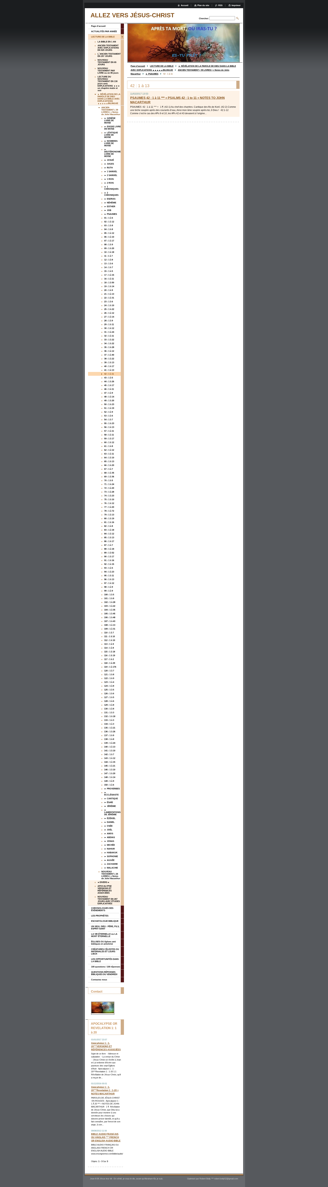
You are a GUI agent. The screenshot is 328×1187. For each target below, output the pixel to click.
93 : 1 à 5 (108, 568)
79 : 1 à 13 (109, 514)
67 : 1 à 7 (108, 469)
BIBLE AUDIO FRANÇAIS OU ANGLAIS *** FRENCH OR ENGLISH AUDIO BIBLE (106, 1137)
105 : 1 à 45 (109, 613)
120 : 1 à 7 (109, 671)
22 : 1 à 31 (109, 298)
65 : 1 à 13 (109, 461)
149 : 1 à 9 (109, 781)
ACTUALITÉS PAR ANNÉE (104, 31)
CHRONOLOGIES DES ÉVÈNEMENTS (102, 909)
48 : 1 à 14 (109, 397)
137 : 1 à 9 (109, 735)
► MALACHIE (111, 868)
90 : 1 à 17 (109, 556)
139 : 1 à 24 (109, 743)
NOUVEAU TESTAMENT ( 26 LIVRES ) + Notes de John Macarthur (110, 875)
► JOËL (108, 830)
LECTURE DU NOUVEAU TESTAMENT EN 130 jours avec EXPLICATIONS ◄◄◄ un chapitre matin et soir (109, 84)
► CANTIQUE (111, 798)
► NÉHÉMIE (110, 202)
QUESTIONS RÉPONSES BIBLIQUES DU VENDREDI (104, 973)
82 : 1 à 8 (108, 526)
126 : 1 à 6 (109, 693)
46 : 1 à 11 (109, 389)
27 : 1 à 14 (109, 317)
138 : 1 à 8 (109, 739)
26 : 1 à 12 (109, 313)
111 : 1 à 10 (109, 636)
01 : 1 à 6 (108, 218)
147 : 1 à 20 (109, 773)
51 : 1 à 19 (109, 408)
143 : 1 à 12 (109, 758)
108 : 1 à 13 (109, 625)
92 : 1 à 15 (109, 564)
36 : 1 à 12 (109, 351)
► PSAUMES (152, 74)
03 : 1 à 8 (108, 225)
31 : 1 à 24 (109, 332)
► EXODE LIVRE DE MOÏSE (112, 127)
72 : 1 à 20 (109, 488)
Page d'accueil (138, 66)
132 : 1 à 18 (109, 716)
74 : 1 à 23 (109, 495)
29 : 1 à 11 (109, 324)
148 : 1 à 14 (109, 777)
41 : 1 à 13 (109, 370)
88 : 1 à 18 (109, 549)
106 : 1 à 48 (109, 617)
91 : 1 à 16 (109, 560)
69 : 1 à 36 (109, 476)
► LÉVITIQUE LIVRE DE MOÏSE (111, 134)
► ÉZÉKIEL (110, 818)
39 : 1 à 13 (109, 362)
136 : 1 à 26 (109, 731)
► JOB (107, 210)
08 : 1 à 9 (108, 244)
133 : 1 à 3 (109, 720)
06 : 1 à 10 (109, 237)
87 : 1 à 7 (108, 545)
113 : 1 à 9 (109, 644)
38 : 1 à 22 (109, 358)
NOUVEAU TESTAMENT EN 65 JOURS (107, 62)
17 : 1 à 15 (109, 275)
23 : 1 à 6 (108, 301)
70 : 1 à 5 (108, 480)
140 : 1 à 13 (109, 747)
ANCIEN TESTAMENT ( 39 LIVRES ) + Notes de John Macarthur (110, 110)
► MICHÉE (109, 845)
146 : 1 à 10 (109, 769)
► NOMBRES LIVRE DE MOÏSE (110, 143)
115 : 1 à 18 (109, 651)
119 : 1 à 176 (110, 667)
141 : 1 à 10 (109, 750)
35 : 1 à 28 (109, 347)
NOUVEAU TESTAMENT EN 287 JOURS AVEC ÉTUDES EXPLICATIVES (109, 900)
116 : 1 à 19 (109, 655)
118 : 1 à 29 (109, 663)
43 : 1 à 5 (108, 378)
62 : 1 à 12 (109, 450)
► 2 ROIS (109, 183)
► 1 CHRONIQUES (111, 187)
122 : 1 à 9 (109, 678)
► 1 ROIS (109, 179)
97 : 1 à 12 (109, 583)
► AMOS (108, 833)
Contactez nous (99, 979)
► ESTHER (109, 206)
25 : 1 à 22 (109, 309)
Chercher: (204, 18)
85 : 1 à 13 (109, 537)
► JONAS (109, 841)
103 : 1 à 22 (109, 606)
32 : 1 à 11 (109, 336)
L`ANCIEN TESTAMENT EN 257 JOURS (109, 55)
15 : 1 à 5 (108, 271)
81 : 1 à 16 (109, 522)
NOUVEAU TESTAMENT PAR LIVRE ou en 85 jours (108, 70)
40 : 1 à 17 (109, 366)
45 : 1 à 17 (109, 385)
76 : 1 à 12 (109, 503)
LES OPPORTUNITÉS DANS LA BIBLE (105, 960)
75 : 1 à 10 (109, 499)
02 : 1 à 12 (109, 222)
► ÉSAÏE (108, 802)
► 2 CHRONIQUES (111, 194)
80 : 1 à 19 (109, 518)
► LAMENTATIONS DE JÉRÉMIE (112, 812)
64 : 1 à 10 (109, 457)
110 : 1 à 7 (109, 632)
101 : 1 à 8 (109, 598)
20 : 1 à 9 (108, 290)
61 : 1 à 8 (108, 446)
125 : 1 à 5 (109, 690)
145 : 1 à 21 (109, 766)
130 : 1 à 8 (109, 709)
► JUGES (109, 164)
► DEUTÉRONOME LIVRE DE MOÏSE (112, 152)
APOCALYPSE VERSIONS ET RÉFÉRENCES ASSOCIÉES (105, 889)
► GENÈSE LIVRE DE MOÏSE (109, 120)
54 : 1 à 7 (108, 419)
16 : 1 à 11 (109, 279)
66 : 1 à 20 (109, 465)
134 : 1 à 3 (109, 724)
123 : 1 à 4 (109, 682)
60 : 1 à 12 (109, 442)
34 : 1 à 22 (109, 343)
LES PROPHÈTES (99, 916)
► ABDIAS (109, 837)
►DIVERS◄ (103, 882)
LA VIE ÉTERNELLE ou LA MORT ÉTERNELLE (104, 935)
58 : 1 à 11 (109, 435)
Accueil (184, 5)
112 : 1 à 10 (109, 640)
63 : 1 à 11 (109, 454)
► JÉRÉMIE (110, 806)
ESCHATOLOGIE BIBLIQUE (104, 921)
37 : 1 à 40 (109, 355)
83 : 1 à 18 (109, 530)
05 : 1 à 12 (109, 233)
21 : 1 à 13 (109, 294)
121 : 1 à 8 (109, 674)
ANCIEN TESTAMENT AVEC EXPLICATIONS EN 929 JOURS (108, 47)
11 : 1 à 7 (108, 256)
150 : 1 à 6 (109, 785)
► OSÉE (108, 826)
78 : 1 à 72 (109, 511)
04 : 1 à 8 (108, 229)
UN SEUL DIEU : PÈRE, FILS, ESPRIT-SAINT (105, 927)
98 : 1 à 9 (108, 587)
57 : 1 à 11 (109, 431)
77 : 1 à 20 (109, 507)
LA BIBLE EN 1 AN (107, 42)
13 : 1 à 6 (108, 263)
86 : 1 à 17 (109, 541)
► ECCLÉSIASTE (111, 793)
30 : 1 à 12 (109, 328)
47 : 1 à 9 (108, 393)
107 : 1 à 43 (109, 621)
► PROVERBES (112, 788)
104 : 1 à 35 (109, 610)
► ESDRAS (109, 199)
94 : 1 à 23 (109, 572)
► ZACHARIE (111, 864)
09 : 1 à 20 (109, 248)
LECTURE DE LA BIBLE (161, 66)
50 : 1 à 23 (109, 404)
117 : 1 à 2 (109, 659)
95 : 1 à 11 (109, 575)
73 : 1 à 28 (109, 492)
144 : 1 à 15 (109, 762)
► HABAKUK (110, 852)
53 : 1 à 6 (108, 416)
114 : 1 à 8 (109, 648)
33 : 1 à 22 (109, 339)
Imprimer (236, 5)
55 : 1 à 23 (109, 423)
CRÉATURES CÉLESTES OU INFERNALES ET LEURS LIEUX (105, 951)
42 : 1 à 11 (109, 374)
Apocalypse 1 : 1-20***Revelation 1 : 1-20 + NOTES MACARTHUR (105, 1090)
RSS (220, 5)
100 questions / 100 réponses (105, 967)
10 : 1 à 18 (109, 252)
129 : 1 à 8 (109, 705)
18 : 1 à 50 (109, 282)
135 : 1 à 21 (109, 728)
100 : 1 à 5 (109, 594)
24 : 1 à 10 (109, 305)
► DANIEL (109, 822)
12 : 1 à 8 (108, 260)
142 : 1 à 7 (109, 754)
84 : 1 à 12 (109, 534)
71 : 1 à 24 (109, 484)
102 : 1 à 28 (109, 602)
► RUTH (108, 167)
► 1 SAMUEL (110, 171)
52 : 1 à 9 (108, 412)
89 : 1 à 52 (109, 553)
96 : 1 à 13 (109, 579)
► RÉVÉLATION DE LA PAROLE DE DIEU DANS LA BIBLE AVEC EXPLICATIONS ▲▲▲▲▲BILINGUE (109, 98)
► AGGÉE (109, 860)
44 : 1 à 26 (109, 381)
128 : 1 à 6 (109, 701)
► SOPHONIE (111, 856)
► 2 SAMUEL (110, 175)
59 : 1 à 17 (109, 438)
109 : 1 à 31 (109, 629)
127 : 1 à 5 (109, 697)
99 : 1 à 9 (108, 591)
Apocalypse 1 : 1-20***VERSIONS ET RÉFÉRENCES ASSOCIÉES (106, 1046)
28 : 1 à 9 (108, 320)
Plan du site (203, 5)
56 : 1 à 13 (109, 427)
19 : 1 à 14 (109, 286)
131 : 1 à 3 (109, 712)
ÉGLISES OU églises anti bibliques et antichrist (103, 942)
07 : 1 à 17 (109, 241)
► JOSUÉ (109, 160)
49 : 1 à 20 (109, 400)
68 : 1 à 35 (109, 473)
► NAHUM (109, 849)
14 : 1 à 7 (108, 267)
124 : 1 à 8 (109, 686)
